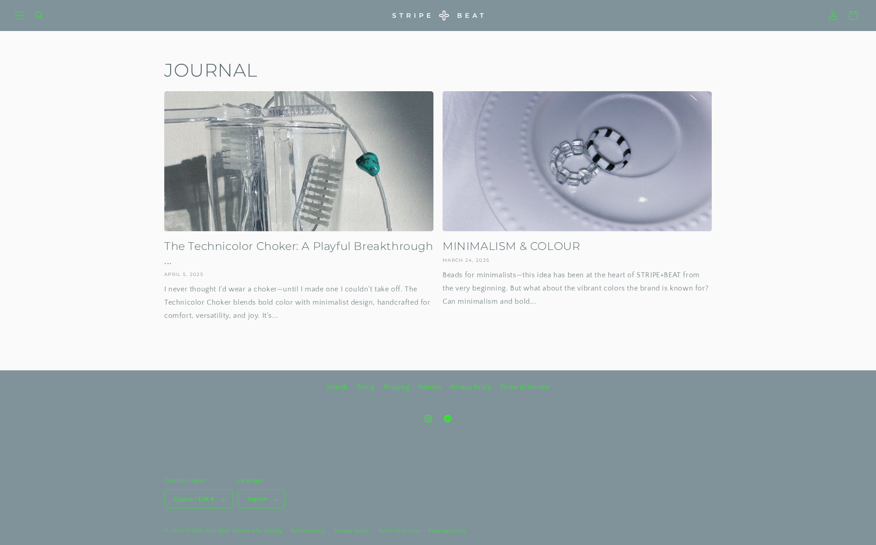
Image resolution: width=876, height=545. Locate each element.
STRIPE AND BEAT (208, 531)
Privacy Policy (470, 387)
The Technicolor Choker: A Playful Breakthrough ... (298, 253)
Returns (429, 387)
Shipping (396, 387)
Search (337, 387)
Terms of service (398, 531)
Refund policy (308, 531)
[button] (19, 15)
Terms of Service (524, 387)
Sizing (366, 387)
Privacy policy (352, 531)
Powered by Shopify (257, 531)
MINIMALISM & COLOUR (511, 246)
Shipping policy (447, 531)
